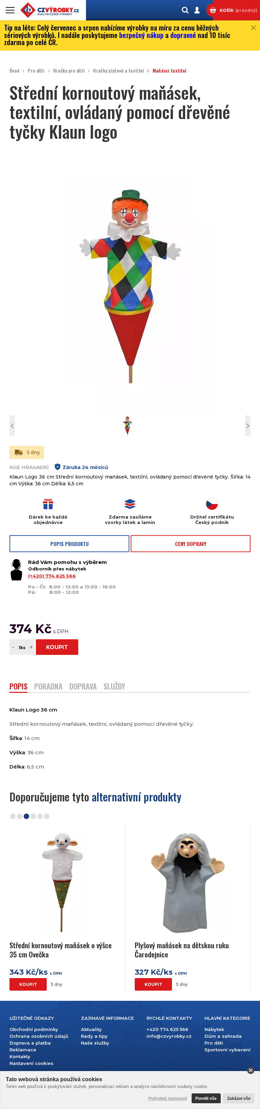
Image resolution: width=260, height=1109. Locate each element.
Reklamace (22, 1049)
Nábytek (214, 1029)
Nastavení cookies (31, 1063)
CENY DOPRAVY (191, 543)
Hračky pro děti (69, 70)
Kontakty (19, 1056)
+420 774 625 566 (167, 1029)
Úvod (14, 70)
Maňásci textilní (169, 70)
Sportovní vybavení (227, 1049)
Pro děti (36, 70)
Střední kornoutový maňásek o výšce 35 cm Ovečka (60, 949)
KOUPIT (57, 647)
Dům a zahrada (223, 1036)
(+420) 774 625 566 (52, 576)
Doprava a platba (30, 1043)
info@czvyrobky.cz (169, 1036)
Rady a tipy (94, 1036)
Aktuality (91, 1029)
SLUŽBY (114, 687)
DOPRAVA (83, 687)
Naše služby (95, 1043)
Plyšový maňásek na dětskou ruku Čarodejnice (182, 949)
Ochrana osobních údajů (38, 1036)
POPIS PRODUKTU (69, 543)
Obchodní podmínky (33, 1029)
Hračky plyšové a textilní (118, 70)
